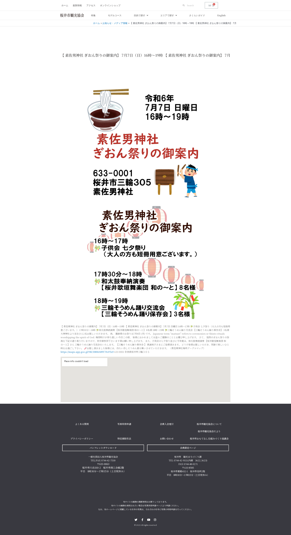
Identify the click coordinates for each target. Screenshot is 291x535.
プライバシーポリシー (81, 438)
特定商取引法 (124, 438)
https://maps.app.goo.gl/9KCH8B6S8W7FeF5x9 (87, 351)
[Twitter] (136, 519)
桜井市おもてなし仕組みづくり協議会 (209, 438)
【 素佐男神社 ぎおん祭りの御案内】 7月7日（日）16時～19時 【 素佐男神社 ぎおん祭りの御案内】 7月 (145, 55)
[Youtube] (148, 519)
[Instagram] (155, 519)
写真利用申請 (124, 424)
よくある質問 (82, 424)
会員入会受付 (167, 424)
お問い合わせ (167, 438)
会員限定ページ (188, 447)
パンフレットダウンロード (103, 447)
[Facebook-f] (142, 519)
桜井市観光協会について (209, 424)
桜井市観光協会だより (209, 431)
